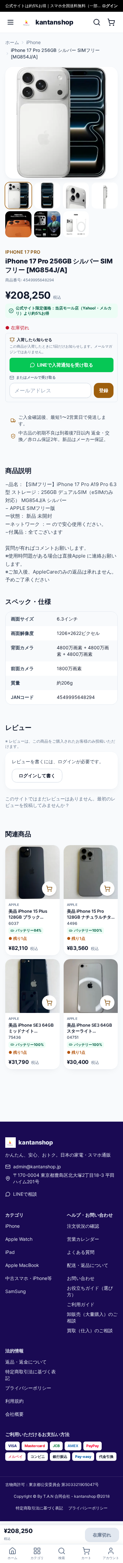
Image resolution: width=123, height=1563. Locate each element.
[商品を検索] (96, 22)
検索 (61, 1558)
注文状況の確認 (83, 1226)
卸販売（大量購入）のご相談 (92, 1317)
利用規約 (14, 1401)
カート (86, 1558)
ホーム (12, 42)
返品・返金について (26, 1362)
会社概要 (14, 1414)
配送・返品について (87, 1265)
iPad (10, 1252)
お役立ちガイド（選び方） (90, 1291)
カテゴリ (37, 1558)
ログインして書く (37, 775)
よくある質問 (80, 1252)
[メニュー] (10, 22)
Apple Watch (18, 1239)
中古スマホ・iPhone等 (28, 1278)
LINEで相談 (25, 1194)
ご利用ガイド (80, 1304)
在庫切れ (102, 1535)
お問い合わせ (80, 1278)
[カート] (111, 22)
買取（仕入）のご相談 (90, 1330)
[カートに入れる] (49, 888)
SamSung (15, 1291)
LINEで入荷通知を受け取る (65, 365)
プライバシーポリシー (28, 1388)
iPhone (33, 42)
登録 (103, 390)
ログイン (110, 5)
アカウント (111, 1558)
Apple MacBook (22, 1265)
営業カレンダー (83, 1239)
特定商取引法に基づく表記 (30, 1375)
